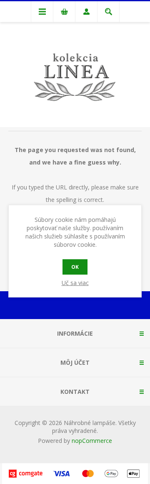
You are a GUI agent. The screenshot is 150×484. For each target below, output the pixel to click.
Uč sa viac (75, 283)
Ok (75, 266)
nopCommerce (92, 441)
